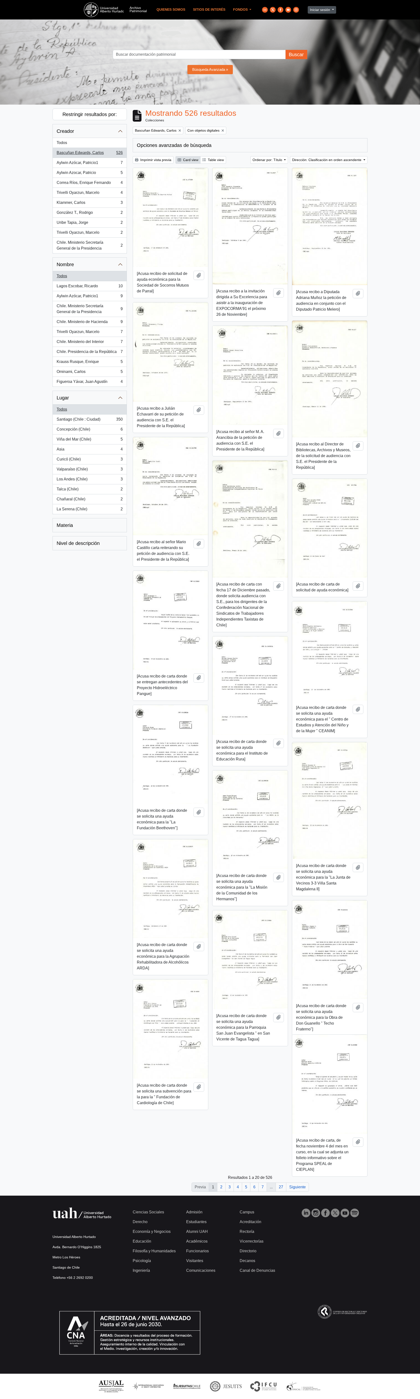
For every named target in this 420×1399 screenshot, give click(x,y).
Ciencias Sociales (148, 1212)
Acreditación (250, 1222)
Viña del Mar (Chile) (89, 440)
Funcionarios (197, 1251)
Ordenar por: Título (268, 160)
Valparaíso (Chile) (89, 470)
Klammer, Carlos (89, 204)
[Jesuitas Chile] (187, 1386)
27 (281, 1187)
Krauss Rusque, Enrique (89, 363)
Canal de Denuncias (257, 1270)
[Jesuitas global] (226, 1386)
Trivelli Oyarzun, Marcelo (89, 194)
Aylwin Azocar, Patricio (89, 174)
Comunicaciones (200, 1270)
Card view (190, 160)
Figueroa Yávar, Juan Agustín (89, 383)
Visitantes (194, 1261)
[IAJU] (148, 1386)
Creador (65, 131)
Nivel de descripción (78, 543)
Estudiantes (196, 1222)
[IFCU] (263, 1386)
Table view (215, 160)
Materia (65, 525)
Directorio (248, 1251)
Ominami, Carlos (89, 373)
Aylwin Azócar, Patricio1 (89, 164)
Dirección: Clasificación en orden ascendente (327, 160)
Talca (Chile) (89, 490)
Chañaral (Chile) (89, 500)
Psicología (142, 1261)
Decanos (247, 1261)
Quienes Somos (171, 9)
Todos (62, 143)
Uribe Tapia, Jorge (89, 223)
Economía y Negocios (152, 1231)
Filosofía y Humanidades (154, 1251)
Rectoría (247, 1231)
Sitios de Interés (209, 9)
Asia (89, 450)
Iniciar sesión (320, 10)
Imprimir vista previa (155, 160)
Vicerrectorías (251, 1241)
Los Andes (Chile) (89, 480)
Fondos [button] (241, 9)
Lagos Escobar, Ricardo (89, 287)
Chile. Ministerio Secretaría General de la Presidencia (89, 245)
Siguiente (297, 1187)
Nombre (65, 264)
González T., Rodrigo (89, 213)
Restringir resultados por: (89, 114)
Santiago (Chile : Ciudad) (89, 420)
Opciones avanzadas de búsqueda (174, 145)
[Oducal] (304, 1386)
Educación (142, 1241)
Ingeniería (141, 1270)
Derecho (140, 1222)
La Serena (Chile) (89, 510)
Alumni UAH (197, 1231)
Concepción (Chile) (89, 430)
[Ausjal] (111, 1386)
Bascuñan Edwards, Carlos (89, 154)
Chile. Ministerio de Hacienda (89, 323)
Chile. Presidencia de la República (89, 353)
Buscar (296, 54)
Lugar (63, 397)
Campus (247, 1212)
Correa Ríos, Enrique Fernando (89, 184)
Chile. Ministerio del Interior (89, 343)
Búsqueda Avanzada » (210, 69)
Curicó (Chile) (89, 460)
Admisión (194, 1212)
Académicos (197, 1241)
